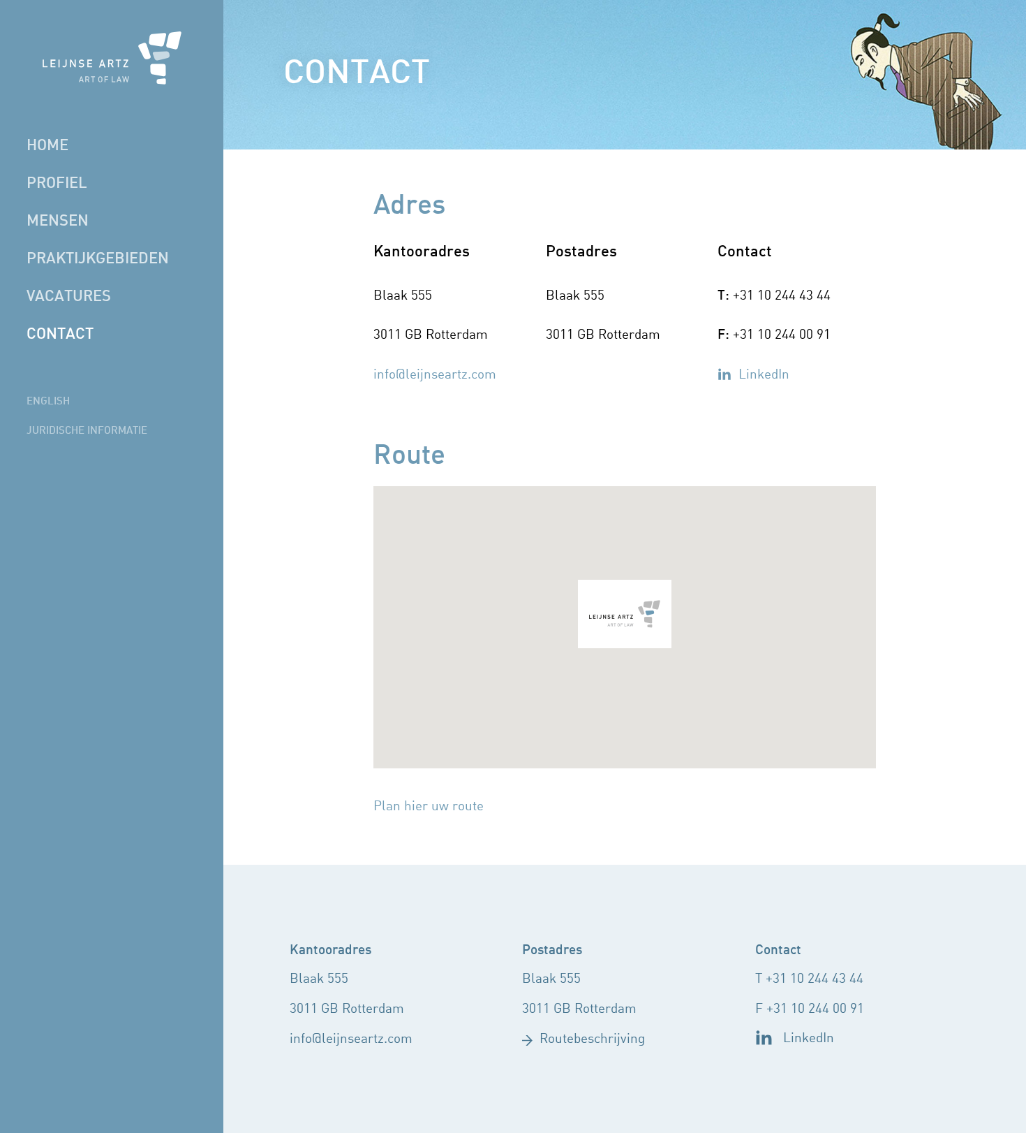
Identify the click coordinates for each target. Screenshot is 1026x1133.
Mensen (58, 221)
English (48, 401)
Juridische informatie (87, 431)
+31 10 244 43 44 (814, 979)
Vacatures (69, 297)
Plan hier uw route (428, 807)
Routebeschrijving (592, 1039)
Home (47, 146)
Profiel (57, 183)
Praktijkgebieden (98, 259)
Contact (60, 334)
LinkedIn (763, 375)
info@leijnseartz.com (434, 375)
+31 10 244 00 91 (815, 1009)
